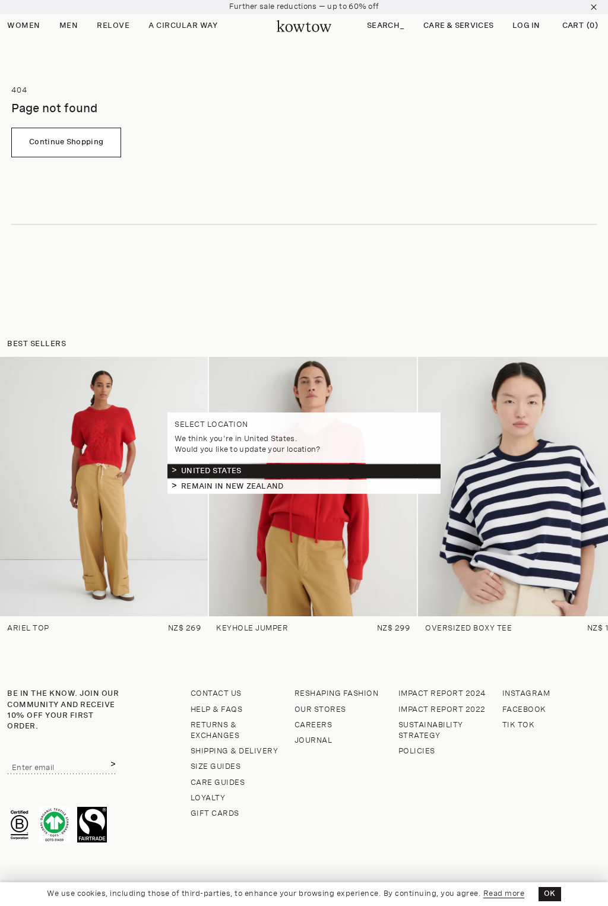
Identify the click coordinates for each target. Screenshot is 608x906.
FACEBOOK (524, 710)
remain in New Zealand (232, 486)
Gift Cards (215, 814)
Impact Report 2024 (442, 694)
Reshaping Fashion (336, 694)
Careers (313, 725)
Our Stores (320, 710)
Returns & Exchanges (215, 730)
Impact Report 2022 (442, 710)
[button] (385, 26)
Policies (416, 751)
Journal (313, 741)
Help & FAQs (217, 710)
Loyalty (208, 798)
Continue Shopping (66, 142)
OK (550, 894)
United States (211, 470)
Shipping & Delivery (234, 751)
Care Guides (218, 783)
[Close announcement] (594, 7)
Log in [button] (526, 26)
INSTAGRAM (526, 694)
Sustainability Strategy (430, 730)
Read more (504, 894)
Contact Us (216, 694)
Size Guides (216, 767)
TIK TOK (518, 725)
